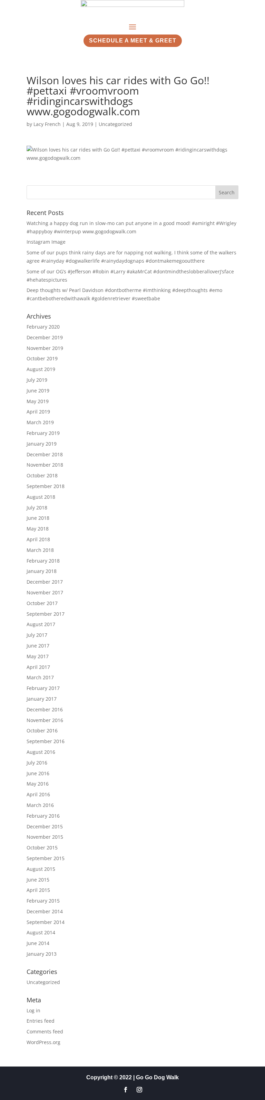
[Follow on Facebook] (125, 1089)
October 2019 (42, 358)
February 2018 (43, 560)
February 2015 (43, 900)
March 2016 (40, 805)
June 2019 (38, 390)
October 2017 (42, 603)
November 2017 (45, 592)
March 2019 (40, 422)
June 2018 (38, 518)
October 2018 (42, 475)
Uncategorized (115, 124)
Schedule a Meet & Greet (132, 40)
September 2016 (46, 741)
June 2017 (38, 645)
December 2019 (45, 337)
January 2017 (42, 698)
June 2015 (38, 879)
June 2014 (38, 943)
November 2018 (45, 464)
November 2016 (45, 720)
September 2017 (46, 614)
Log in (33, 1010)
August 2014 (41, 932)
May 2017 (38, 656)
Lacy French (47, 124)
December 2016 (45, 709)
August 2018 (41, 497)
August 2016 (41, 752)
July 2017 (37, 635)
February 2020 (43, 326)
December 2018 (45, 454)
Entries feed (41, 1021)
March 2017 (40, 677)
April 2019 (38, 411)
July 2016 (37, 762)
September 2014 (46, 922)
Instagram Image (46, 242)
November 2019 (45, 348)
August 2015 (41, 869)
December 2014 (45, 911)
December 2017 (45, 581)
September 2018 (46, 486)
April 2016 (38, 794)
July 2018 (37, 507)
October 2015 (42, 847)
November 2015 (45, 837)
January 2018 (42, 571)
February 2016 (43, 815)
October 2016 (42, 730)
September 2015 (46, 858)
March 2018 (40, 550)
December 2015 (45, 826)
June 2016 (38, 773)
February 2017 (43, 688)
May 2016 (38, 783)
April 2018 (38, 539)
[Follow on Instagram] (139, 1089)
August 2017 (41, 624)
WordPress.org (43, 1042)
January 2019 (42, 443)
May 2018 (38, 528)
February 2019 (43, 433)
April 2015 (38, 890)
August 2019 (41, 369)
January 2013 (42, 954)
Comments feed (45, 1031)
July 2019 (37, 380)
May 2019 (38, 401)
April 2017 (38, 667)
